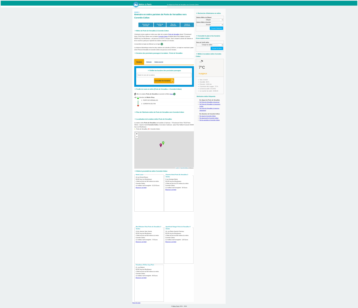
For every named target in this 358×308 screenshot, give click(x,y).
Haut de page (136, 303)
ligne (171, 94)
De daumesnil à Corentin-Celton (209, 118)
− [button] (136, 137)
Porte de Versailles (173, 34)
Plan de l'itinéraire (173, 24)
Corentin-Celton (163, 36)
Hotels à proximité (187, 24)
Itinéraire (149, 62)
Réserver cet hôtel (141, 187)
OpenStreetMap (184, 168)
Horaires (139, 62)
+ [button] (136, 134)
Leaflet (177, 168)
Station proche (158, 62)
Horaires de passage (146, 24)
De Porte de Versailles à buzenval (209, 102)
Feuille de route (160, 24)
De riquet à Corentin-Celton (208, 116)
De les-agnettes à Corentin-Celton (210, 120)
